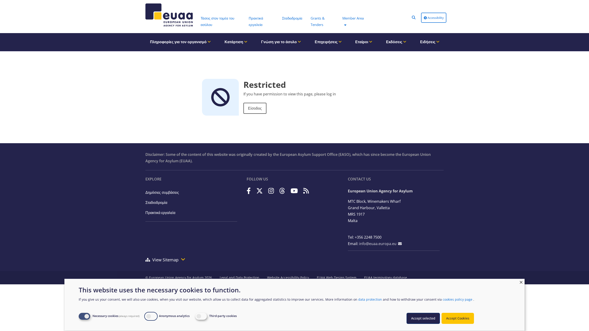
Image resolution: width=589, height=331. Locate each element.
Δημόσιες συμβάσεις (162, 192)
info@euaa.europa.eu (377, 243)
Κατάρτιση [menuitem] (234, 41)
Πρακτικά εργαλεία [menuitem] (256, 21)
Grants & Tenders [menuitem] (318, 21)
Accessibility (435, 18)
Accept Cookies (457, 318)
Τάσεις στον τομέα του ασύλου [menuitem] (217, 21)
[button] (414, 17)
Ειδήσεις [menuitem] (428, 41)
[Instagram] (271, 190)
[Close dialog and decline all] (521, 282)
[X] (259, 190)
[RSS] (306, 190)
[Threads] (282, 190)
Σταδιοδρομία (156, 202)
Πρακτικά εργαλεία (160, 212)
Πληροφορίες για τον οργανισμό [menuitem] (179, 41)
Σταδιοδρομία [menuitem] (292, 18)
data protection (370, 299)
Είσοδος (255, 108)
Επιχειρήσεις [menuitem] (326, 41)
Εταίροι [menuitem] (362, 41)
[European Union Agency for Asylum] (168, 14)
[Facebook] (249, 190)
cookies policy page (457, 299)
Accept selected (423, 318)
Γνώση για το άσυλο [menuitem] (279, 41)
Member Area (353, 18)
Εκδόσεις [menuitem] (394, 41)
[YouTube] (294, 190)
